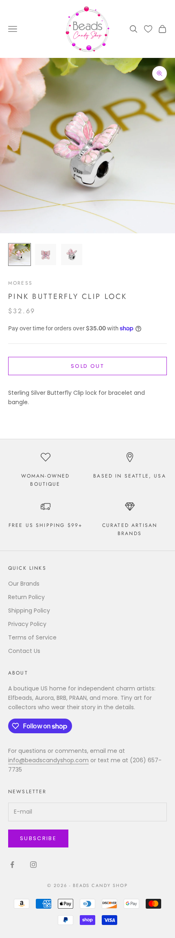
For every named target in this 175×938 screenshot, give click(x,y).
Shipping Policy (29, 610)
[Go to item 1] (19, 254)
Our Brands (23, 584)
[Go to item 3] (71, 254)
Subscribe (38, 838)
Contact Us (24, 651)
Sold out (87, 366)
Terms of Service (32, 637)
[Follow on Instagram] (33, 865)
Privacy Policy (27, 624)
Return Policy (26, 597)
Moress (20, 283)
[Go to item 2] (45, 254)
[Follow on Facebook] (12, 865)
